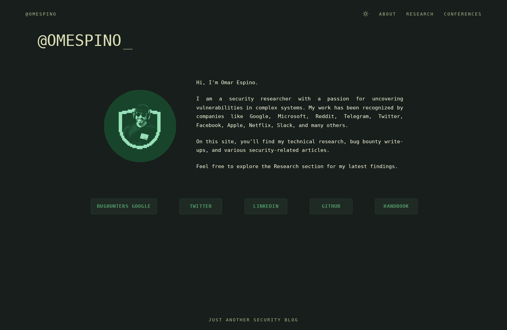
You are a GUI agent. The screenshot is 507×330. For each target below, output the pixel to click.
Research (420, 14)
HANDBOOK (396, 206)
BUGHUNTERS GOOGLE (124, 206)
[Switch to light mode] (365, 13)
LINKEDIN (265, 206)
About (387, 14)
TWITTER (201, 206)
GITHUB (331, 206)
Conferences (463, 14)
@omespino (41, 14)
